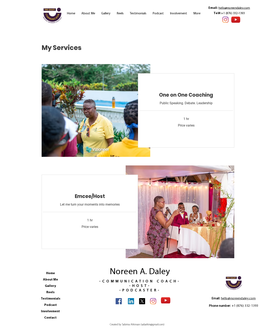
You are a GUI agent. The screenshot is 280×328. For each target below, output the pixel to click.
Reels (50, 292)
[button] (178, 14)
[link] (186, 95)
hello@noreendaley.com (234, 8)
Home (50, 273)
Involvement (50, 311)
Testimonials (50, 298)
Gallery (50, 286)
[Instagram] (225, 20)
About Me (50, 279)
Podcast (50, 305)
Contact (50, 317)
